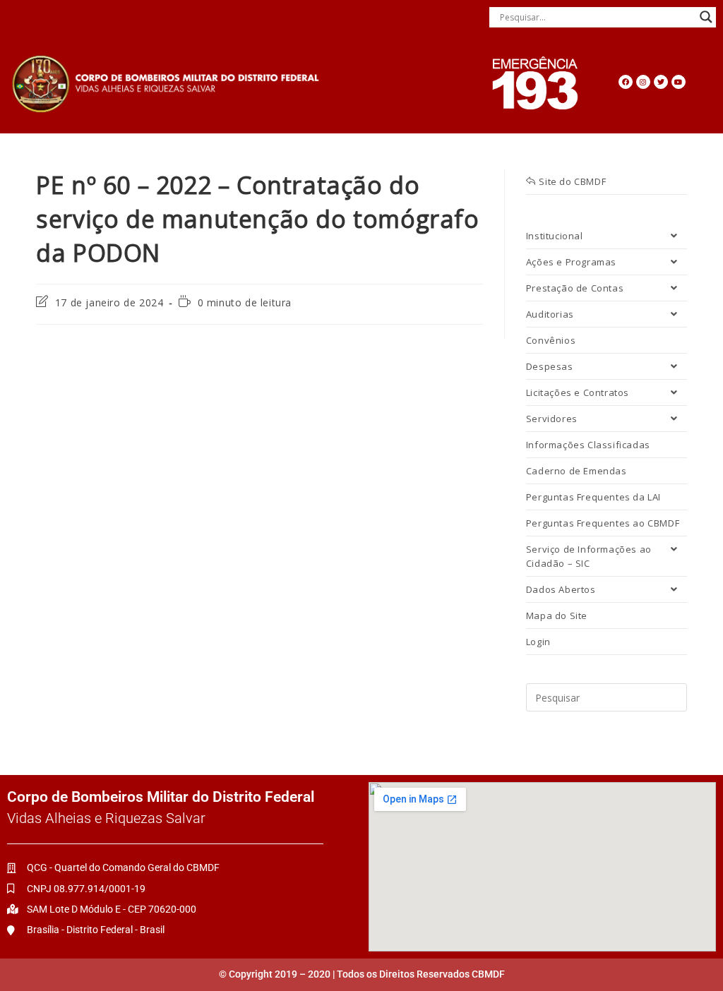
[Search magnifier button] (706, 17)
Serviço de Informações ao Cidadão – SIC (589, 556)
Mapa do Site (556, 615)
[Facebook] (626, 82)
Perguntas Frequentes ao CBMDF (602, 523)
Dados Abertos (561, 589)
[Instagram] (643, 82)
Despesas (549, 366)
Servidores (552, 418)
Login (538, 641)
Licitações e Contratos (577, 392)
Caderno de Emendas (576, 470)
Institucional (554, 235)
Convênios (550, 340)
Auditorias (550, 314)
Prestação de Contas (574, 288)
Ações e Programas (571, 262)
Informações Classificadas (588, 444)
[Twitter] (661, 82)
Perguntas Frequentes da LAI (593, 497)
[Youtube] (678, 82)
